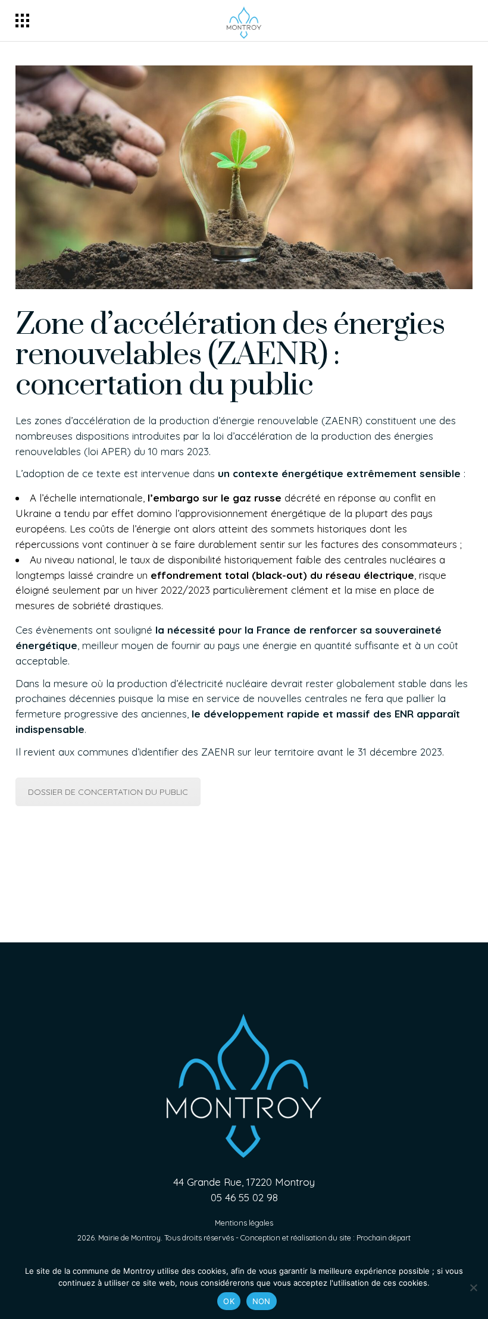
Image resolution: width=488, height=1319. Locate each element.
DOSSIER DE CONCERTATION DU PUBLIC (108, 792)
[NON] (473, 1287)
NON (261, 1301)
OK (228, 1301)
